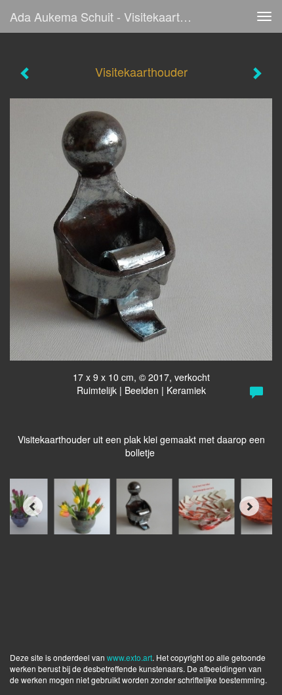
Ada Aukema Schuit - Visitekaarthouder (107, 16)
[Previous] (33, 506)
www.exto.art (129, 657)
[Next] (249, 506)
